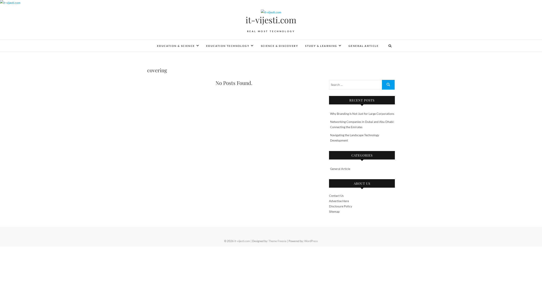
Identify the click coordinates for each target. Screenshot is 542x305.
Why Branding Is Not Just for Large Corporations (362, 113)
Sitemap (334, 211)
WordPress (311, 241)
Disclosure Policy (340, 206)
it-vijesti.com (271, 20)
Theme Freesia (277, 241)
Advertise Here (339, 201)
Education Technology (227, 45)
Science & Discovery (279, 45)
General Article (363, 45)
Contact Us (336, 195)
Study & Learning (321, 45)
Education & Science (176, 45)
